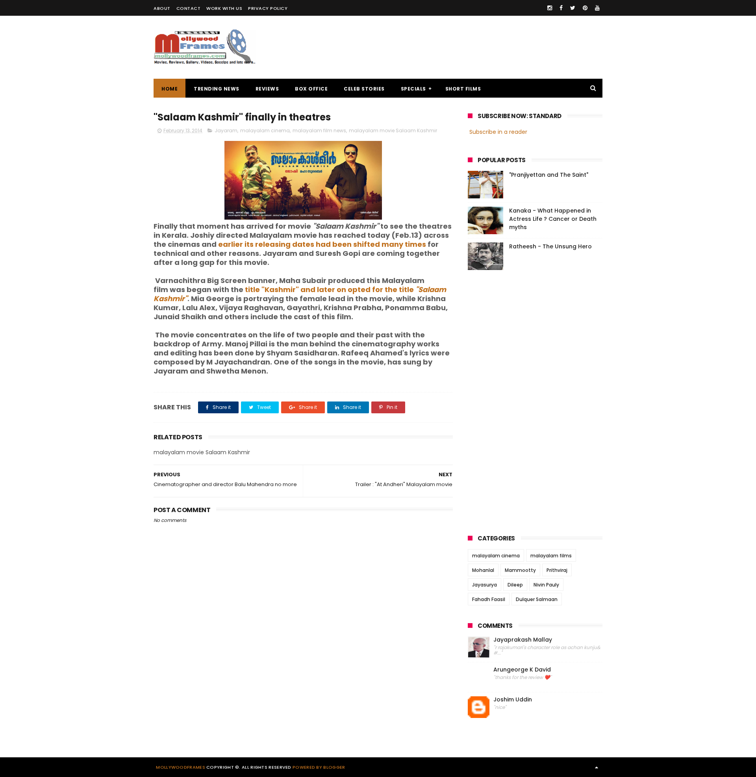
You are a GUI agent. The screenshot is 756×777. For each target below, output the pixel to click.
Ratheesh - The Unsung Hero (550, 246)
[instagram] (550, 8)
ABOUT (162, 8)
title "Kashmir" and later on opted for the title (300, 294)
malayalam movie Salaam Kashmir (393, 130)
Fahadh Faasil (488, 599)
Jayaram (226, 130)
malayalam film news (319, 130)
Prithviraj (557, 570)
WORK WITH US (224, 8)
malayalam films (551, 555)
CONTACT (188, 8)
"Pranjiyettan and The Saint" (548, 175)
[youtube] (597, 8)
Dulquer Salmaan (537, 599)
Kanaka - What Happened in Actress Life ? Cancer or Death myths (553, 219)
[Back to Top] (596, 767)
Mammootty (520, 570)
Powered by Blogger (319, 767)
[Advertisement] (459, 47)
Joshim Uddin (512, 699)
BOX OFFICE (311, 88)
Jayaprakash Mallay (522, 639)
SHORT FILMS (463, 88)
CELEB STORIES (364, 88)
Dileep (515, 584)
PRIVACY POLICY (267, 8)
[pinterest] (585, 8)
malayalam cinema (265, 130)
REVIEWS (267, 88)
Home (169, 88)
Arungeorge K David (522, 669)
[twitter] (572, 8)
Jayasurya (484, 584)
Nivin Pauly (546, 584)
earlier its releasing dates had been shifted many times (322, 244)
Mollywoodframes (180, 767)
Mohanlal (483, 570)
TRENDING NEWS (216, 88)
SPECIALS (413, 88)
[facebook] (561, 8)
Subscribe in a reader (498, 132)
